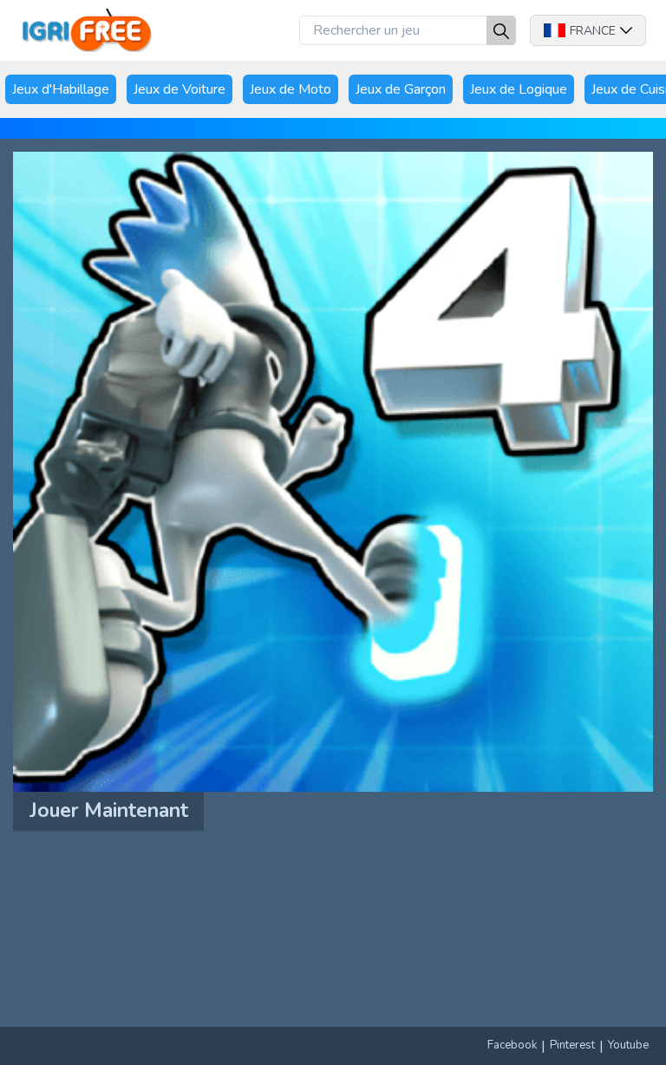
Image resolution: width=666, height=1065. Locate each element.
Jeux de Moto (290, 89)
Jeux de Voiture (179, 89)
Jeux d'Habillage (60, 89)
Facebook (512, 1045)
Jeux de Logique (518, 89)
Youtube (628, 1045)
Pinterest (572, 1045)
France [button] (593, 31)
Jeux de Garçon (401, 89)
